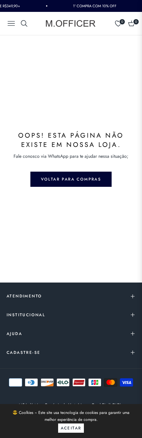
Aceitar (71, 428)
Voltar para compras (71, 179)
